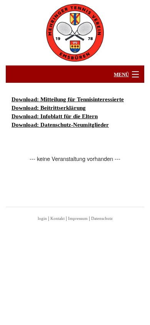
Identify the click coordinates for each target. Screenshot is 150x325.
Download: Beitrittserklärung (49, 108)
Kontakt (57, 218)
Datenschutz (102, 218)
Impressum (78, 218)
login (42, 218)
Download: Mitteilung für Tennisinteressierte (68, 99)
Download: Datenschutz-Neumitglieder (60, 125)
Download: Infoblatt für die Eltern (55, 116)
